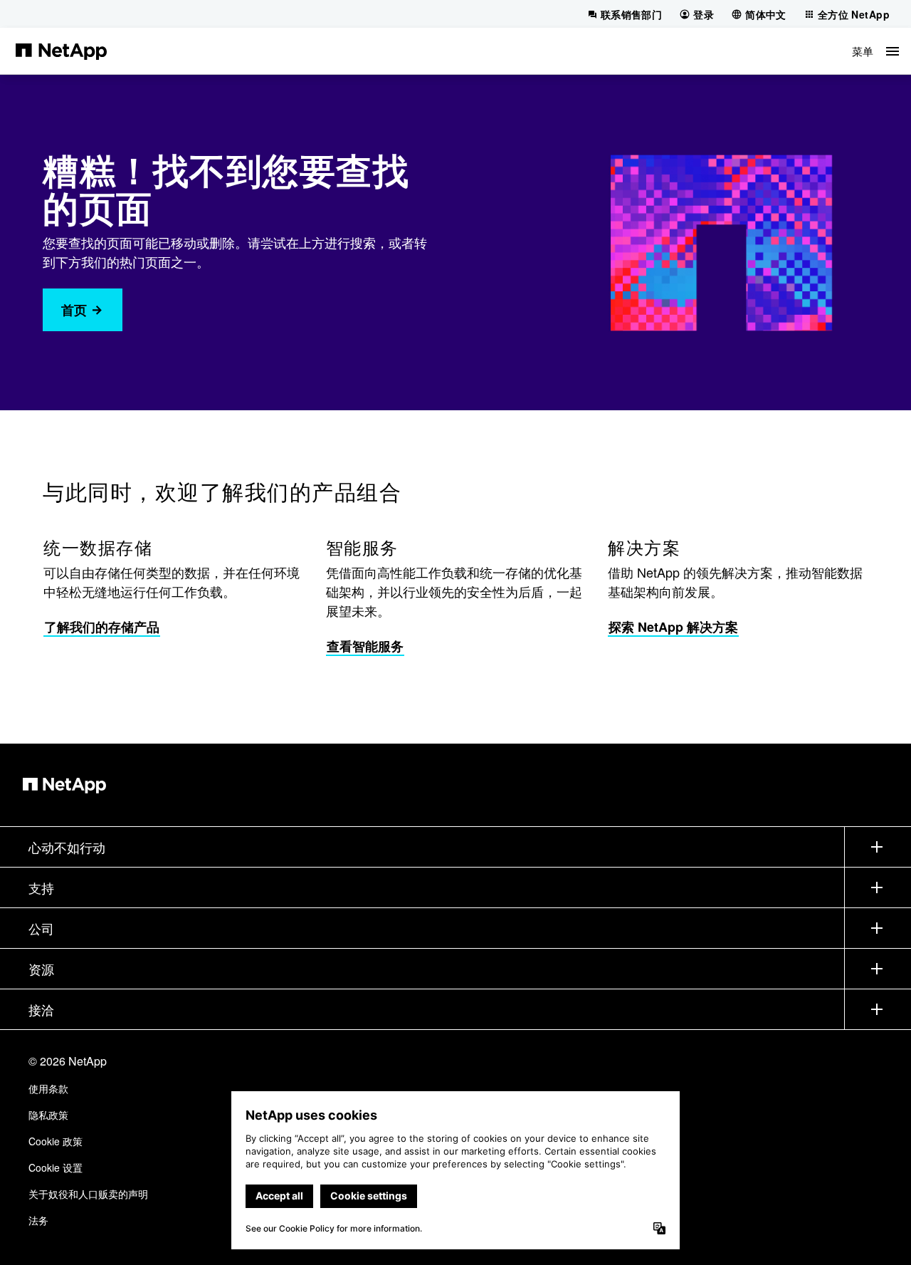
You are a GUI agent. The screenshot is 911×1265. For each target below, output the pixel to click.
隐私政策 (48, 1115)
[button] (875, 51)
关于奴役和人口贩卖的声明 (88, 1194)
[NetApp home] (61, 50)
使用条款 (48, 1088)
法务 (38, 1220)
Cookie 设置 (55, 1167)
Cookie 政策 (55, 1141)
